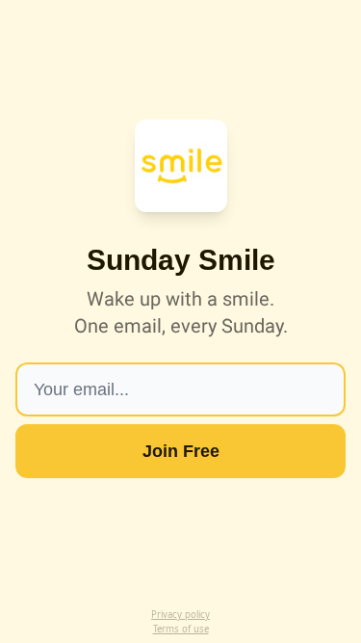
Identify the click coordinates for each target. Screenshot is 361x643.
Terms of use (181, 629)
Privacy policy (180, 614)
